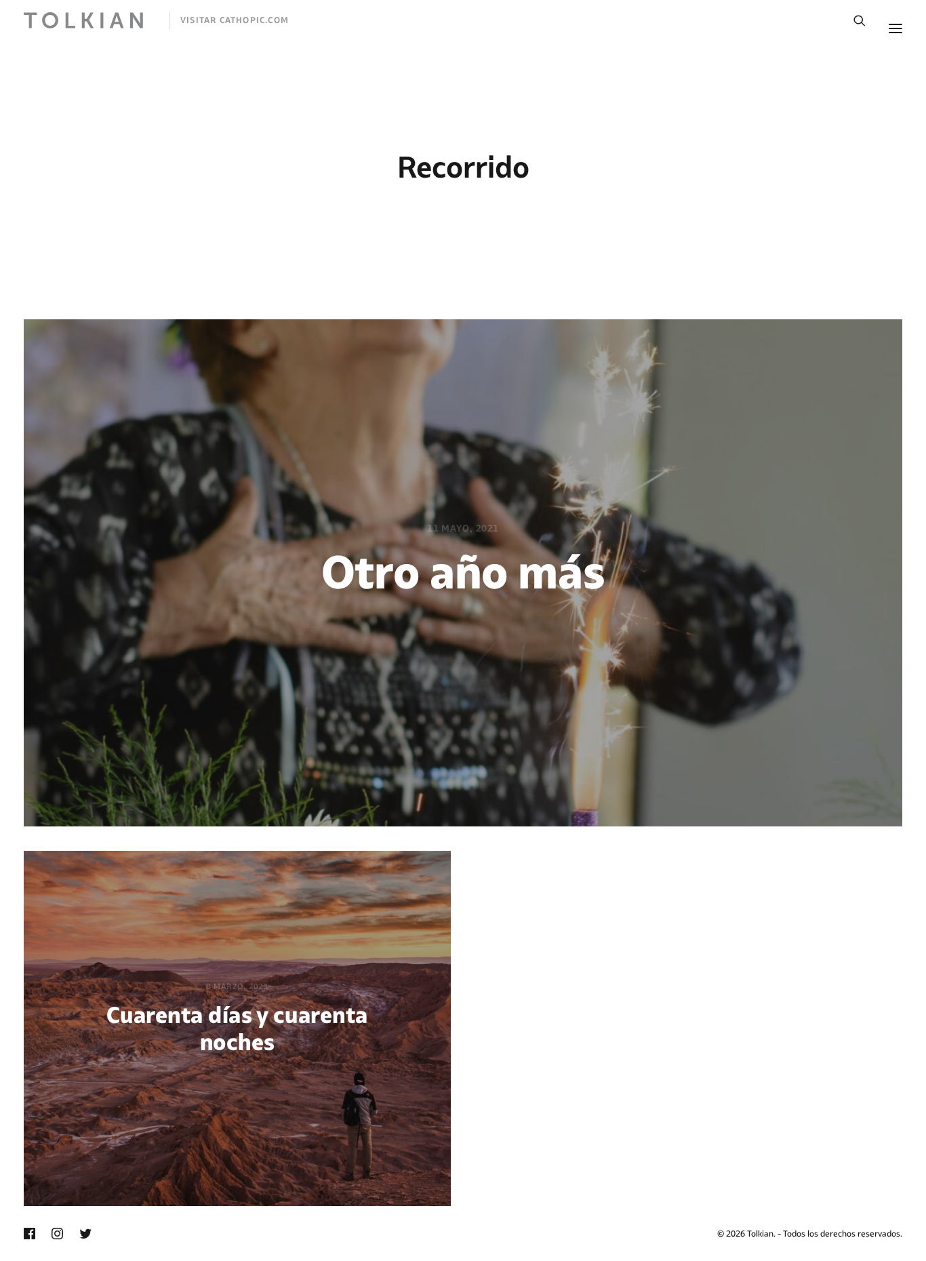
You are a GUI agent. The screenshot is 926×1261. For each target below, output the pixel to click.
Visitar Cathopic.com (234, 20)
